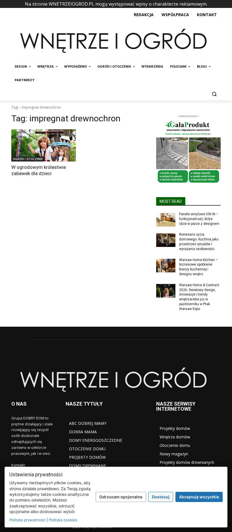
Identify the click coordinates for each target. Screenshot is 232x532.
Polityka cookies (63, 520)
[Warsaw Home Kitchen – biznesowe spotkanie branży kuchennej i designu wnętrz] (165, 265)
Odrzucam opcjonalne (120, 496)
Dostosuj (160, 496)
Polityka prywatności (27, 520)
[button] (214, 93)
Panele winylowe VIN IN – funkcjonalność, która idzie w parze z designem (199, 219)
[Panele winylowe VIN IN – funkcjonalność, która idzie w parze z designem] (165, 220)
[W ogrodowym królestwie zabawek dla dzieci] (43, 145)
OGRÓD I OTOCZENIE (28, 159)
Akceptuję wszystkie (199, 496)
